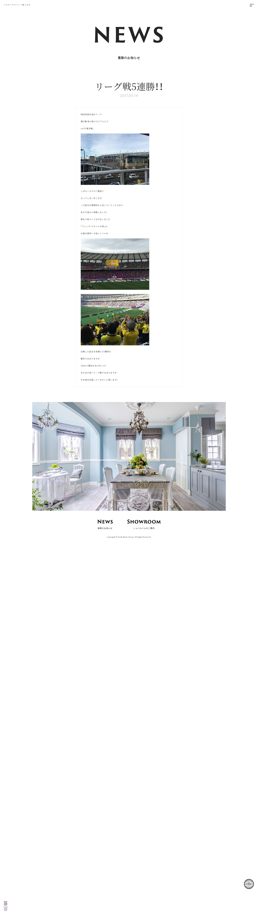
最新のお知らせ (105, 524)
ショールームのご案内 (144, 524)
